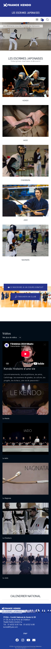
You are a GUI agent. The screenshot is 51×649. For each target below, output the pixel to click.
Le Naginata (6, 498)
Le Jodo (5, 578)
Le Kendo (5, 418)
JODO (25, 220)
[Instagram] (22, 640)
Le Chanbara (7, 538)
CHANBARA (25, 180)
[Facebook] (17, 640)
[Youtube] (28, 640)
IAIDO (25, 140)
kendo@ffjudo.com (10, 627)
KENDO (25, 100)
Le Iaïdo (5, 458)
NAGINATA (25, 260)
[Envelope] (33, 640)
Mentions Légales (31, 648)
